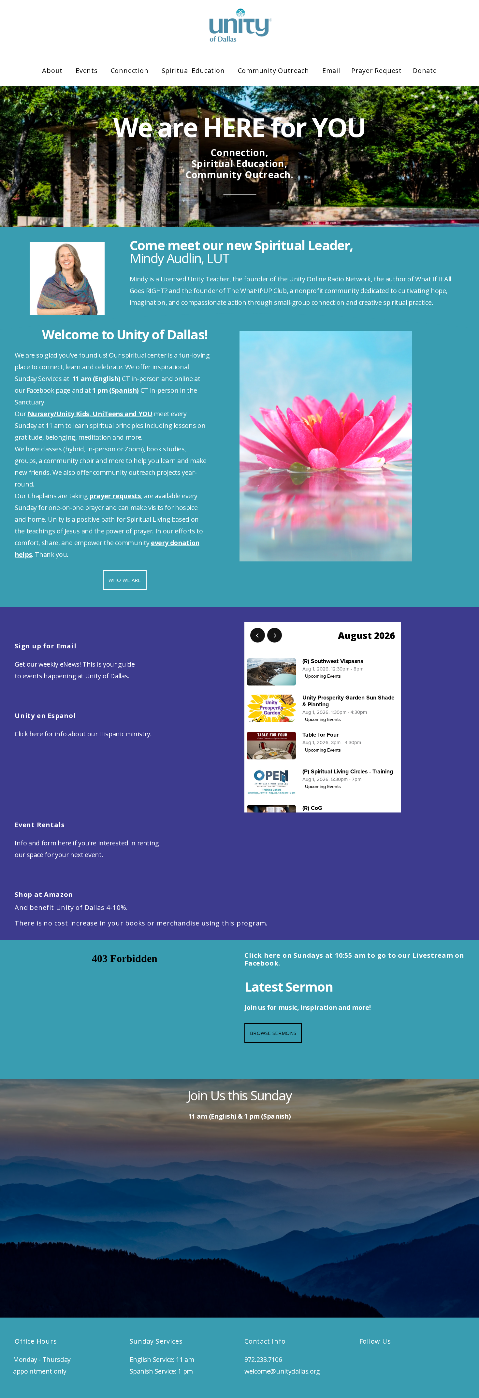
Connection (131, 70)
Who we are (125, 580)
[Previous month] (257, 635)
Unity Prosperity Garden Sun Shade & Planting (348, 701)
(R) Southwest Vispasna (333, 661)
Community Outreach (274, 70)
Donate (425, 70)
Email (331, 70)
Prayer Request (376, 70)
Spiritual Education (194, 70)
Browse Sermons (273, 1033)
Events (88, 70)
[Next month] (274, 635)
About (53, 70)
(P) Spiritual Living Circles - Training (347, 771)
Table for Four (320, 734)
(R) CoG (312, 808)
